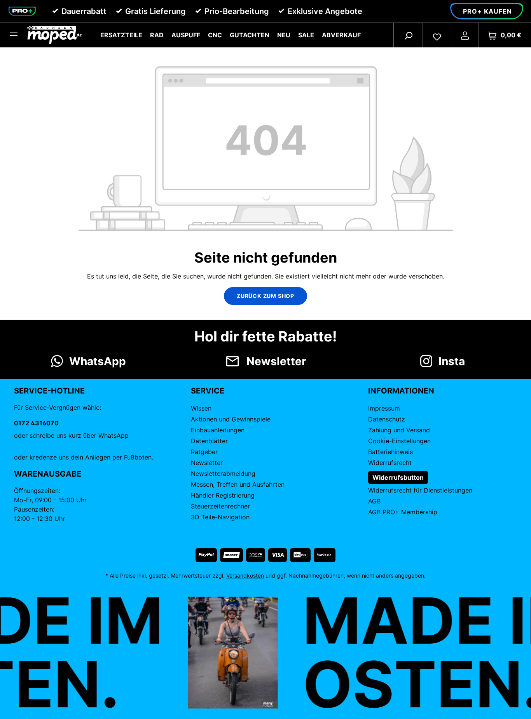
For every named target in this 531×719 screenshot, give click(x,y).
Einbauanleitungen (218, 430)
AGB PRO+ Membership (402, 512)
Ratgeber (204, 452)
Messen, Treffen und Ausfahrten (238, 484)
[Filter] (13, 35)
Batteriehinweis (390, 452)
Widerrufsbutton (398, 477)
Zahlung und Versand (399, 430)
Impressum (384, 408)
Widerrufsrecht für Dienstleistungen (420, 490)
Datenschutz (386, 419)
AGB (374, 501)
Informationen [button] (401, 390)
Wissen (201, 408)
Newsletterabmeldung (223, 473)
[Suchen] (408, 35)
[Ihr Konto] (465, 35)
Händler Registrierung (223, 495)
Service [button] (207, 390)
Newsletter (207, 463)
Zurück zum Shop (265, 295)
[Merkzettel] (437, 35)
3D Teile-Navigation (220, 517)
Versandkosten (245, 575)
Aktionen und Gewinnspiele (231, 419)
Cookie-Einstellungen (399, 441)
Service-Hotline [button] (49, 390)
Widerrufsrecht (390, 463)
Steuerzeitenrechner (220, 506)
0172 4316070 (36, 423)
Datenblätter (209, 441)
